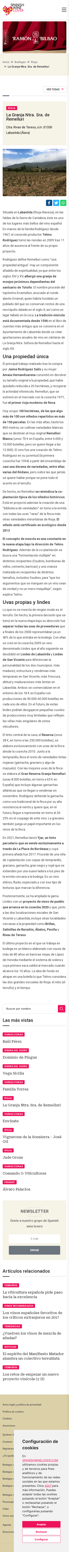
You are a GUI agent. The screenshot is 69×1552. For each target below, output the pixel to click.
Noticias (10, 1347)
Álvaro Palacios (16, 1189)
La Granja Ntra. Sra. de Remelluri (32, 1105)
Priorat (9, 1182)
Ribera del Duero (15, 1050)
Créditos (7, 1418)
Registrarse (9, 1448)
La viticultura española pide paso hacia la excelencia (33, 1294)
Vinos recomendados (18, 1306)
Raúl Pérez (12, 1041)
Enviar (34, 1250)
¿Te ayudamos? (11, 1455)
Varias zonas (13, 1034)
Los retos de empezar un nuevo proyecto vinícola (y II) (31, 1376)
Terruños (10, 1285)
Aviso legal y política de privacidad (22, 1404)
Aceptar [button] (41, 1524)
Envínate (11, 1121)
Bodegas (20, 62)
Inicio (6, 62)
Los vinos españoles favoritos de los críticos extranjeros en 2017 (32, 1315)
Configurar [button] (41, 1539)
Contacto (7, 1441)
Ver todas (53, 89)
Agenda (7, 1525)
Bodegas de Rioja (12, 1464)
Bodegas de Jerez (12, 1478)
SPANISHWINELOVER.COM (40, 1460)
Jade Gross (13, 1157)
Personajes (9, 1502)
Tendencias (12, 1326)
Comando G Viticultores (24, 1173)
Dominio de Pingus (20, 1057)
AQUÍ (48, 1485)
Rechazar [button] (41, 1531)
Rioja (34, 62)
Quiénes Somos (11, 1434)
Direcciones (9, 1532)
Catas (6, 1508)
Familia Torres (15, 1089)
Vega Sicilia (13, 1073)
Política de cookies (13, 1411)
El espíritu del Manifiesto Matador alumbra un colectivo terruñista (33, 1356)
